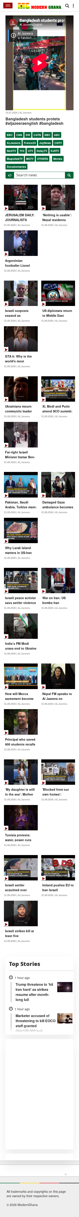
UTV (30, 151)
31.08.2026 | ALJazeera (54, 225)
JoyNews (45, 143)
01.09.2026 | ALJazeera (17, 225)
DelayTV (42, 151)
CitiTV (58, 143)
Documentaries (16, 167)
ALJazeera (13, 143)
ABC (57, 135)
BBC (10, 135)
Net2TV (11, 151)
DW (28, 135)
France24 (30, 143)
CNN (19, 135)
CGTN (37, 135)
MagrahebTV (15, 159)
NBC (47, 135)
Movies (57, 159)
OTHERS (42, 159)
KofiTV (55, 151)
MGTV (30, 159)
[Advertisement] (38, 1194)
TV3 (22, 151)
